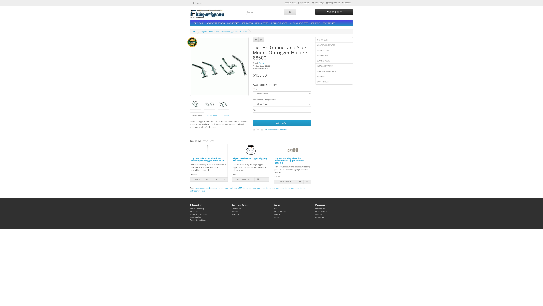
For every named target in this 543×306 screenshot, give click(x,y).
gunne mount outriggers (204, 188)
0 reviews (270, 129)
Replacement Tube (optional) (264, 99)
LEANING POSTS (261, 23)
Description (197, 115)
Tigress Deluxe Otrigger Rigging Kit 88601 (250, 159)
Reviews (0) (226, 115)
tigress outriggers (292, 188)
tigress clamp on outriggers (254, 188)
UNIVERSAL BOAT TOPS (299, 23)
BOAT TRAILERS (329, 23)
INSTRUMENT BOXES (279, 23)
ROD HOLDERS (233, 23)
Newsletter (319, 217)
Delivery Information (198, 214)
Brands (276, 209)
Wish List (318, 214)
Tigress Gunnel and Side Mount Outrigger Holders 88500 (223, 31)
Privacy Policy (195, 217)
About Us (194, 211)
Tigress (261, 63)
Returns (235, 211)
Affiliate (277, 214)
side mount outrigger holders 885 (228, 188)
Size (255, 89)
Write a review (280, 129)
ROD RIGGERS (247, 23)
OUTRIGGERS (199, 23)
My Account (320, 209)
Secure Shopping (197, 209)
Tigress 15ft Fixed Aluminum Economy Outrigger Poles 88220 (208, 159)
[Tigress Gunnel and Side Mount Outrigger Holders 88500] (219, 66)
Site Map (235, 214)
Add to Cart (281, 123)
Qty (254, 110)
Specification (212, 115)
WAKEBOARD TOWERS (216, 23)
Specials (277, 217)
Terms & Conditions (198, 220)
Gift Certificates (280, 211)
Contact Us (236, 209)
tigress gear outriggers (275, 188)
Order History (321, 211)
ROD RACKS (315, 23)
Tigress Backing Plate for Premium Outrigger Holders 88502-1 (289, 160)
